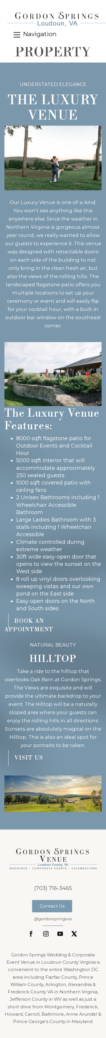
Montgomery (59, 1007)
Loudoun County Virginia (68, 962)
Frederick (86, 1007)
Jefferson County (29, 999)
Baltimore (53, 1014)
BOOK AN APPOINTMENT (29, 625)
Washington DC (81, 969)
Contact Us (52, 906)
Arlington (55, 984)
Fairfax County (61, 977)
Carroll (32, 1014)
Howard (14, 1014)
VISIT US (28, 757)
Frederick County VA (30, 992)
